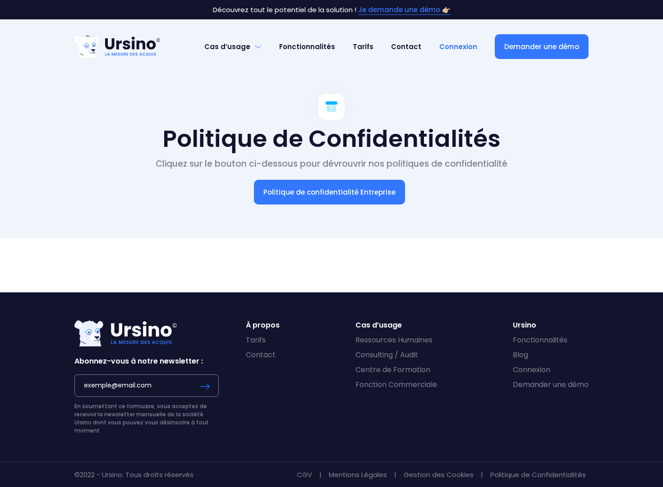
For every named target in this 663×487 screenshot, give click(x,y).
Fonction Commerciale (396, 384)
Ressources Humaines (394, 340)
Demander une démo (541, 46)
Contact (406, 46)
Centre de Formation (392, 369)
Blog (520, 355)
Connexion (458, 46)
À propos (263, 325)
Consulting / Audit (386, 355)
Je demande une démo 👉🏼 (404, 9)
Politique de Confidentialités (538, 474)
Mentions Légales (359, 474)
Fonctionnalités (307, 46)
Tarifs (363, 46)
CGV (305, 474)
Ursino (524, 325)
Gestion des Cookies (439, 474)
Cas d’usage (227, 46)
